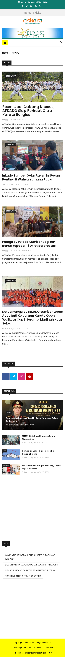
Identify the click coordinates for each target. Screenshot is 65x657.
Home (27, 12)
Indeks (37, 12)
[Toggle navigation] (5, 42)
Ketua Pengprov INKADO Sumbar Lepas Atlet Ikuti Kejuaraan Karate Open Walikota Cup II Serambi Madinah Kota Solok (32, 318)
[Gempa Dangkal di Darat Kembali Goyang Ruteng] (11, 454)
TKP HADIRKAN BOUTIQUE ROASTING (23, 576)
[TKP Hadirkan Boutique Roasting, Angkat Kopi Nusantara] (11, 469)
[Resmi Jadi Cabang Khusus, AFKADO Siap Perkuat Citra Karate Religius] (32, 87)
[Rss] (40, 6)
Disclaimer (48, 648)
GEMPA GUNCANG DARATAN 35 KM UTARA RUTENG (30, 570)
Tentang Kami (20, 648)
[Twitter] (27, 6)
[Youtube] (36, 6)
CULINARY (6, 465)
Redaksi (31, 648)
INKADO (15, 52)
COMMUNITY (11, 76)
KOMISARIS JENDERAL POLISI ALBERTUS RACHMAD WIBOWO (30, 557)
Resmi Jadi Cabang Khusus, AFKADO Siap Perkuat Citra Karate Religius (28, 110)
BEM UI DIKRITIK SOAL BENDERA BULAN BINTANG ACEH (31, 565)
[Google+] (31, 6)
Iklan (39, 648)
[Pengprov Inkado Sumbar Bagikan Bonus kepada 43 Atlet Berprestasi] (32, 221)
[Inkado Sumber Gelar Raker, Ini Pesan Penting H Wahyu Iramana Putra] (32, 155)
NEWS (9, 413)
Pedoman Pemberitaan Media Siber (30, 653)
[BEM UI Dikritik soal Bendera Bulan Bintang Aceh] (11, 440)
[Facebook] (22, 6)
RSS (50, 653)
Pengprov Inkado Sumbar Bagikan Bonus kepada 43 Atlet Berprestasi (29, 244)
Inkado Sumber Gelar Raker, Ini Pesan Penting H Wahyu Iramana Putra (31, 177)
